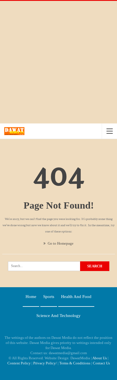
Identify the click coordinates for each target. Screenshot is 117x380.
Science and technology (58, 315)
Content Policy (19, 363)
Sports (48, 296)
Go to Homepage (60, 243)
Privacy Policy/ (45, 363)
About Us (99, 358)
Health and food (76, 296)
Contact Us (101, 363)
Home (31, 296)
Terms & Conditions (74, 363)
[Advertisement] (58, 62)
